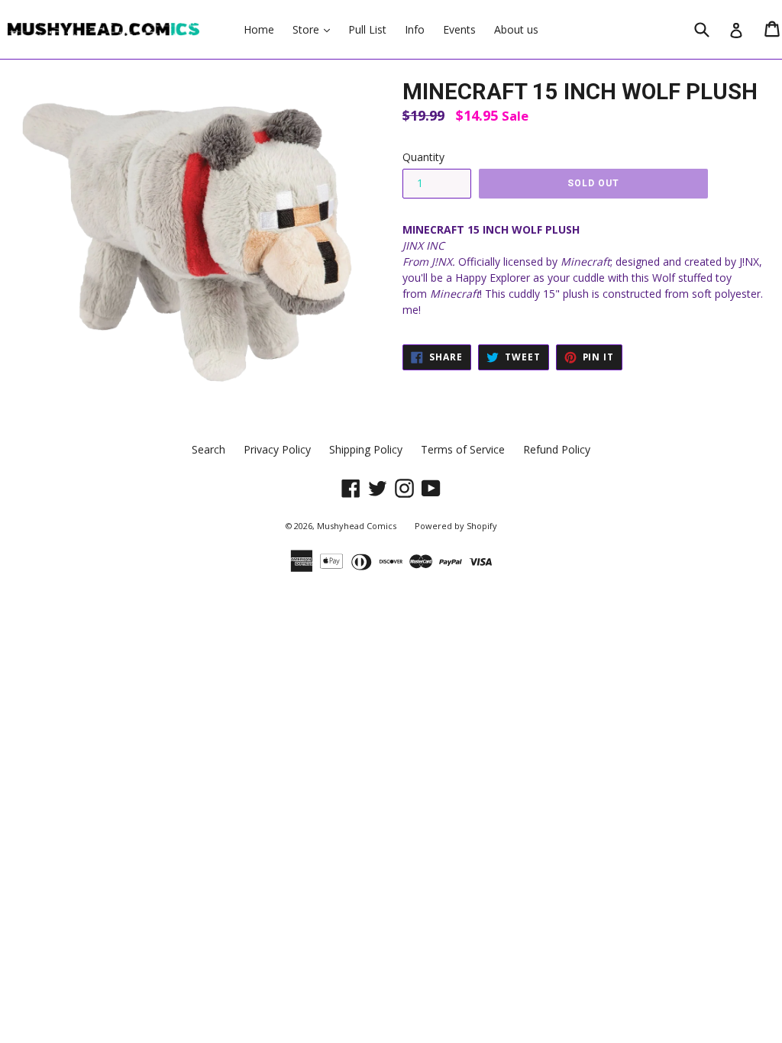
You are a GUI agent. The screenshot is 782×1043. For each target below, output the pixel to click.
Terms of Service (463, 449)
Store (315, 29)
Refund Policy (556, 449)
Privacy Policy (277, 449)
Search (208, 449)
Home (259, 29)
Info (415, 29)
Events (459, 29)
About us (516, 29)
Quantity (423, 157)
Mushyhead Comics (356, 525)
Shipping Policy (365, 449)
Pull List (367, 29)
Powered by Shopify (456, 525)
